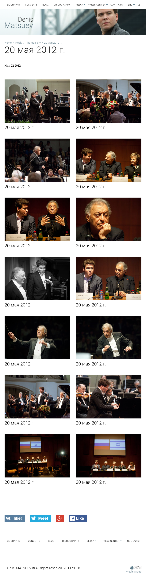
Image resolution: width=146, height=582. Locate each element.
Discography (62, 4)
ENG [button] (130, 4)
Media (18, 42)
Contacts (116, 4)
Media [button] (79, 4)
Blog (45, 4)
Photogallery (33, 42)
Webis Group (133, 571)
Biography (13, 4)
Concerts (31, 4)
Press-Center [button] (97, 4)
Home (8, 42)
